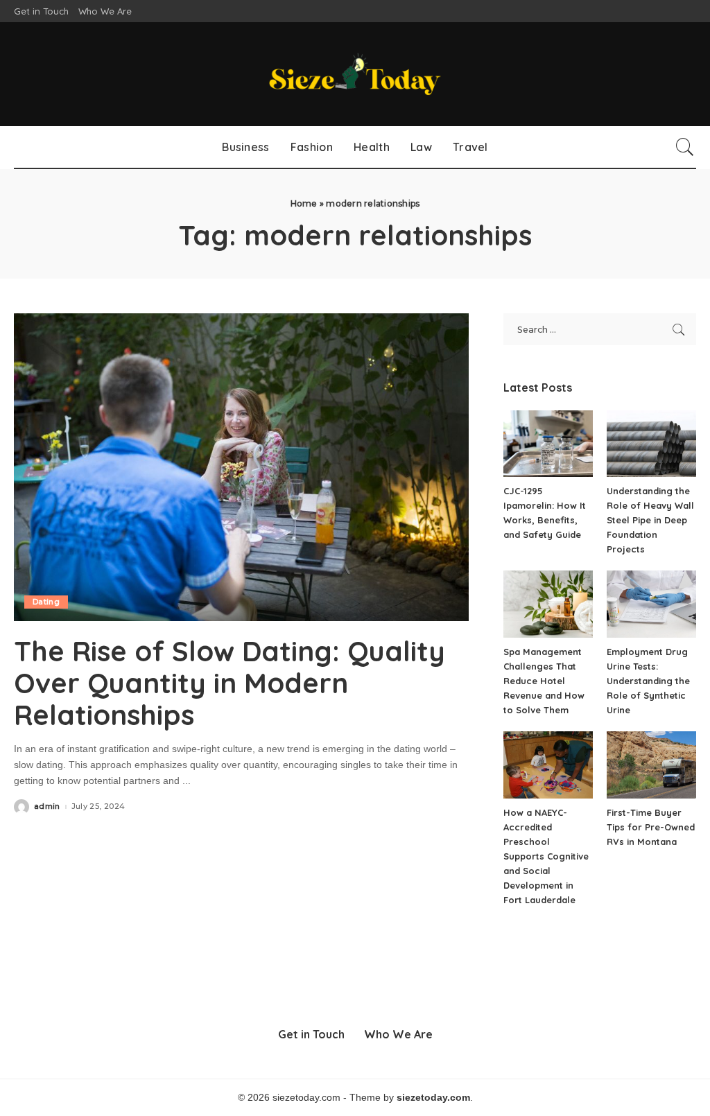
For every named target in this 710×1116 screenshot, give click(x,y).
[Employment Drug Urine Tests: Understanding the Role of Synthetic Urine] (651, 604)
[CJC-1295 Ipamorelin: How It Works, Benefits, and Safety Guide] (548, 444)
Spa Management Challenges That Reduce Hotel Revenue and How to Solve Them (544, 680)
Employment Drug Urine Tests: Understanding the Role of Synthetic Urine (648, 680)
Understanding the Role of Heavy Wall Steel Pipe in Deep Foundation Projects (650, 520)
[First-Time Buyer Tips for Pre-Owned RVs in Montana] (651, 765)
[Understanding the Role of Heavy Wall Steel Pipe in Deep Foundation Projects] (651, 444)
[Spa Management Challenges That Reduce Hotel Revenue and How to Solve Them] (548, 604)
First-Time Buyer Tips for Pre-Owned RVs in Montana (651, 827)
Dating (46, 602)
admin (47, 806)
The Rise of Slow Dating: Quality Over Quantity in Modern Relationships (229, 683)
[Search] (685, 147)
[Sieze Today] (355, 74)
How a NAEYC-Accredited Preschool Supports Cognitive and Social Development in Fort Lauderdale (546, 856)
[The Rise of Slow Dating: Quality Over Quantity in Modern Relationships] (241, 466)
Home (304, 203)
